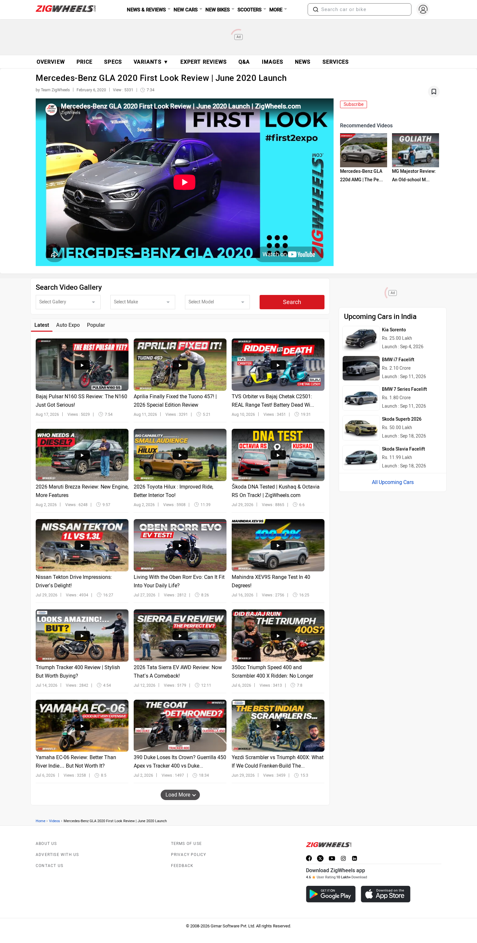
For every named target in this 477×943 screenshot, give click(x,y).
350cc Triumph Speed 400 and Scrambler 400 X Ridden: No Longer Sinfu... (272, 675)
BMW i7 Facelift (398, 360)
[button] (315, 9)
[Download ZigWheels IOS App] (385, 894)
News (303, 62)
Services (336, 62)
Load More (177, 795)
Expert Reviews (203, 62)
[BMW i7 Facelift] (361, 368)
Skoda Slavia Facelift (403, 449)
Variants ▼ (151, 62)
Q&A (244, 62)
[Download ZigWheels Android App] (331, 894)
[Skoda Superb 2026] (361, 427)
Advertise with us (57, 854)
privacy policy (188, 854)
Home (40, 821)
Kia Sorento (394, 330)
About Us (46, 843)
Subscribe (353, 104)
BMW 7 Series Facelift (404, 389)
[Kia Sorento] (361, 338)
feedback (182, 865)
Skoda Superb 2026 (402, 419)
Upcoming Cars (396, 482)
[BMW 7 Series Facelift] (361, 398)
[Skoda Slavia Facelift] (361, 457)
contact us (49, 865)
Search (292, 302)
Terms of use (186, 843)
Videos (54, 821)
